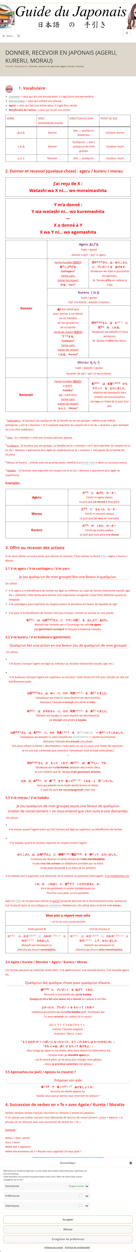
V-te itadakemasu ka (117, 876)
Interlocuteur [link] (17, 101)
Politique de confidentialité (77, 1247)
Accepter (68, 1219)
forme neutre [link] (89, 462)
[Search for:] (18, 36)
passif (56, 901)
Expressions (21, 66)
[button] (130, 1163)
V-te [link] (103, 556)
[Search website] (126, 33)
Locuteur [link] (14, 96)
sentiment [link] (55, 905)
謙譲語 (77, 262)
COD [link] (18, 901)
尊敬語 (78, 332)
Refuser (68, 1229)
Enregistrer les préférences (68, 1239)
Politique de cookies (53, 1247)
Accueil (9, 66)
